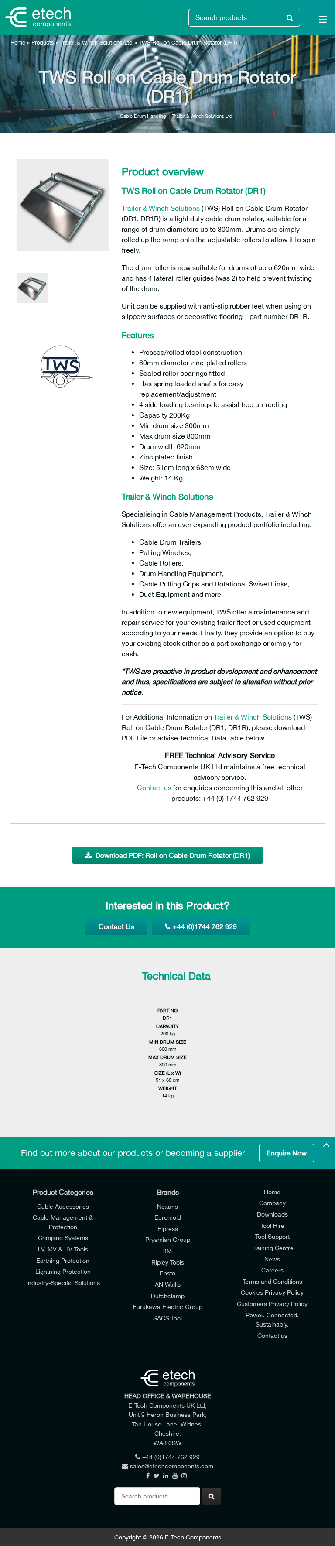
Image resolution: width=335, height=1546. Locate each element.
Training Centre (272, 1247)
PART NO (167, 1010)
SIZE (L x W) (167, 1073)
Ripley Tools (167, 1262)
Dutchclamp (168, 1295)
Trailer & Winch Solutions (161, 208)
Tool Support (272, 1236)
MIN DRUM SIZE (167, 1042)
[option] (63, 205)
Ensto (167, 1273)
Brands (168, 1192)
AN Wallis (168, 1284)
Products (42, 42)
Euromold (167, 1217)
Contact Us (116, 926)
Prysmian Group (167, 1239)
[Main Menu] (317, 21)
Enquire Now (287, 1153)
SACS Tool (167, 1318)
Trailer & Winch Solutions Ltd (96, 42)
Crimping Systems (63, 1237)
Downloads (272, 1214)
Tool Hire (272, 1225)
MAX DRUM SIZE (167, 1057)
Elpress (167, 1228)
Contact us (154, 788)
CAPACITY (167, 1026)
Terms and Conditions (272, 1281)
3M (167, 1251)
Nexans (167, 1206)
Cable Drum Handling (143, 116)
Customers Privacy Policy (272, 1303)
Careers (272, 1270)
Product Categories (63, 1192)
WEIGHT (167, 1088)
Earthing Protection (62, 1260)
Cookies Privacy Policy (272, 1292)
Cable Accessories (63, 1206)
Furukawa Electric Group (167, 1306)
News (272, 1259)
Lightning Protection (63, 1271)
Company (272, 1203)
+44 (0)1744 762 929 (205, 926)
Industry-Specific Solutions (63, 1282)
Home (17, 42)
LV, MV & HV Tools (63, 1249)
